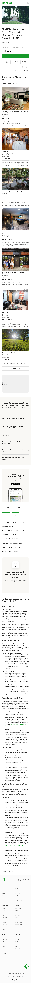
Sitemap (19, 976)
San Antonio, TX (6, 511)
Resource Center (19, 898)
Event (3, 547)
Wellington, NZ (16, 538)
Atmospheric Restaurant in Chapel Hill (12, 192)
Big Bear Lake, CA (6, 515)
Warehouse (18, 927)
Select (3, 895)
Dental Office (5, 312)
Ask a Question (15, 412)
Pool (17, 913)
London (4, 948)
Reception (9, 547)
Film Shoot (4, 551)
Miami (3, 946)
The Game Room (6, 232)
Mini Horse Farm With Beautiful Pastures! (13, 353)
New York (4, 939)
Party (10, 551)
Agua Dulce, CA (6, 538)
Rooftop (17, 941)
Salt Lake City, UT (21, 530)
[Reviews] (28, 880)
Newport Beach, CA (18, 515)
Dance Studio (19, 922)
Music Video (5, 927)
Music (17, 937)
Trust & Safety (19, 900)
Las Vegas (4, 955)
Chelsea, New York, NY (7, 527)
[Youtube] (25, 880)
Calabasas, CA (5, 519)
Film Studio (18, 915)
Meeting (4, 922)
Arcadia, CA (14, 523)
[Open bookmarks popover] (27, 89)
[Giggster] (7, 3)
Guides (3, 893)
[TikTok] (23, 880)
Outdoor (17, 939)
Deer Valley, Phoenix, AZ (8, 530)
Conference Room (20, 944)
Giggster (4, 871)
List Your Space (19, 888)
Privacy (13, 976)
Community (18, 893)
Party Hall (18, 948)
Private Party (5, 924)
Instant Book (7, 83)
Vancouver (4, 951)
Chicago (4, 944)
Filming (3, 920)
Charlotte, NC (15, 511)
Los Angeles (5, 937)
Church (17, 920)
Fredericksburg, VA (16, 519)
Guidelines (18, 895)
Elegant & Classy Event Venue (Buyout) (13, 272)
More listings (14, 368)
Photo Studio (18, 908)
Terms (8, 976)
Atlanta (4, 941)
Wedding (16, 551)
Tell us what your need (15, 587)
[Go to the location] (15, 98)
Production (4, 913)
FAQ (16, 891)
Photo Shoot (17, 547)
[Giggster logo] (3, 879)
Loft (16, 946)
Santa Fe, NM (5, 523)
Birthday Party (5, 917)
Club (17, 917)
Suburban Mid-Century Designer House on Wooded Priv (15, 111)
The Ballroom (5, 151)
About (3, 888)
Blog (3, 891)
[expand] (28, 419)
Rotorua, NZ (5, 534)
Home (17, 910)
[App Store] (15, 484)
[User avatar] (28, 3)
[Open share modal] (24, 89)
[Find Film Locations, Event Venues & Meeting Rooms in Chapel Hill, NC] (15, 384)
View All (4, 929)
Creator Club (5, 898)
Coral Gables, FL (14, 534)
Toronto (4, 953)
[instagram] (20, 880)
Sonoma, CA (22, 523)
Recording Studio (19, 924)
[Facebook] (18, 880)
